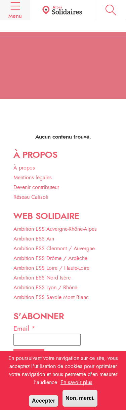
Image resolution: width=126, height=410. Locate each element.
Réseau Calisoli (30, 197)
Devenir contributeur (36, 187)
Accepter (43, 401)
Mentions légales (32, 177)
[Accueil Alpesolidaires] (63, 10)
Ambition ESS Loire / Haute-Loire (51, 268)
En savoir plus (76, 382)
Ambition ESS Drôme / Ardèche (50, 258)
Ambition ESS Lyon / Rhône (45, 287)
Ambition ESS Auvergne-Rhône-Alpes (55, 229)
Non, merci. (80, 398)
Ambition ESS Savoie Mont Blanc (51, 297)
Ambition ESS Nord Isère (42, 278)
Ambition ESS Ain (33, 238)
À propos (24, 168)
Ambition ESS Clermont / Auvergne (54, 248)
